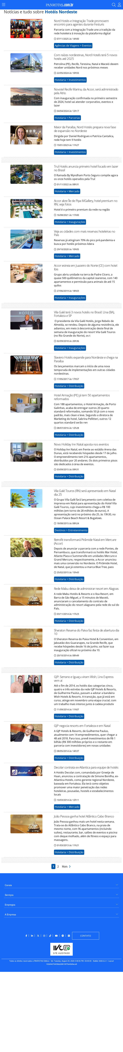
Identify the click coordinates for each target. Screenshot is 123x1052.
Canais (8, 885)
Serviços (9, 894)
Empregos (10, 904)
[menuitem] (61, 884)
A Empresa (10, 914)
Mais (65, 866)
